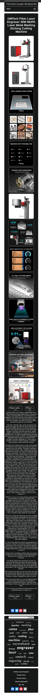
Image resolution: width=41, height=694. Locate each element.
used (32, 661)
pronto (11, 658)
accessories (22, 630)
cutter (13, 629)
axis (31, 632)
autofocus (20, 622)
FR (23, 685)
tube (25, 653)
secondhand (21, 643)
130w (18, 633)
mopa (32, 641)
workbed (24, 664)
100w (31, 653)
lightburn (31, 637)
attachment (28, 622)
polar (17, 664)
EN (20, 685)
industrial (25, 641)
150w (12, 622)
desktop (12, 649)
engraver (25, 648)
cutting (22, 636)
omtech (20, 657)
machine (14, 640)
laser (12, 652)
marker (15, 625)
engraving (15, 660)
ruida (20, 653)
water (24, 632)
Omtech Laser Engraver (21, 672)
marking (26, 625)
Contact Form (21, 675)
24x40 (26, 661)
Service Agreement (21, 681)
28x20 (9, 644)
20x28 (33, 644)
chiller (12, 636)
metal (11, 633)
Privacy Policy (21, 678)
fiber (31, 629)
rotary (30, 657)
